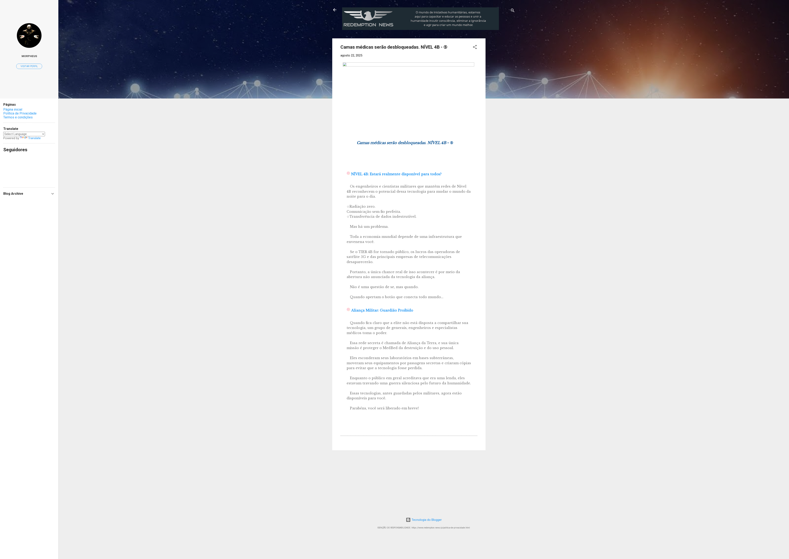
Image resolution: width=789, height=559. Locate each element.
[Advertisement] (519, 64)
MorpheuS (29, 56)
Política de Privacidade (20, 113)
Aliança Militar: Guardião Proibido (382, 310)
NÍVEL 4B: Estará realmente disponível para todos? (396, 174)
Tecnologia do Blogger (426, 520)
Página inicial (12, 109)
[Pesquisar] (512, 11)
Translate (34, 138)
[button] (474, 48)
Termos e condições (18, 117)
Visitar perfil (29, 66)
